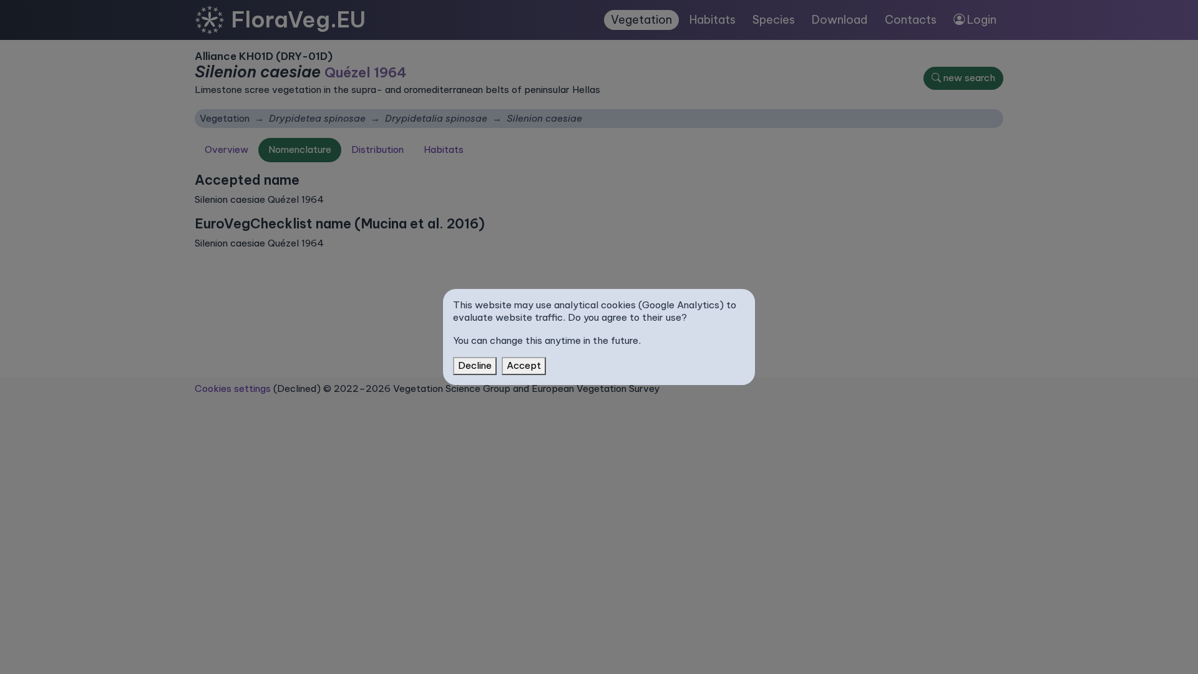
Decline (475, 365)
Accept (524, 365)
